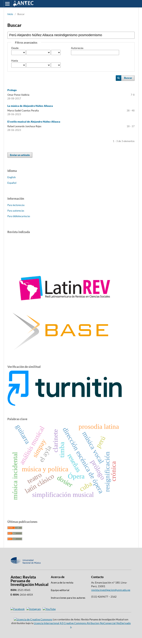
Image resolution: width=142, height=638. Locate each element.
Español (11, 182)
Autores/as (77, 48)
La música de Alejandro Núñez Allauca (30, 105)
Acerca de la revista (62, 582)
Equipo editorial (60, 590)
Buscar (128, 78)
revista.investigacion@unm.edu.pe (110, 589)
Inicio (10, 14)
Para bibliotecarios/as (18, 216)
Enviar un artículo (20, 155)
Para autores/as (15, 210)
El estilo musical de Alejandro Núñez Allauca (33, 121)
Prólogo (12, 90)
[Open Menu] (7, 3)
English (11, 177)
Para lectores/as (16, 205)
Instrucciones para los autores (68, 597)
